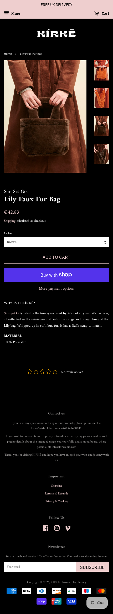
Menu (15, 13)
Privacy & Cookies (56, 501)
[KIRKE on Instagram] (57, 529)
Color (8, 233)
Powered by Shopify (74, 582)
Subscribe (92, 567)
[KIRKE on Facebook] (46, 529)
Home (8, 54)
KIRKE (55, 582)
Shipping (10, 221)
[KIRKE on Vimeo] (68, 529)
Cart (105, 13)
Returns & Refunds (56, 494)
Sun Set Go (12, 313)
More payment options (56, 288)
